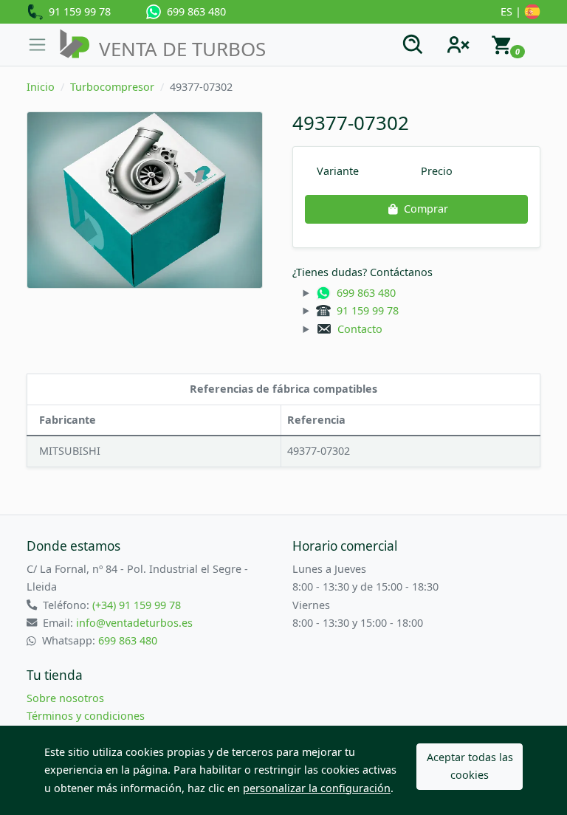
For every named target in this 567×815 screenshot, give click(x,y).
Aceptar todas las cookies (470, 766)
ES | (512, 11)
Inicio (41, 87)
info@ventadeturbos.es (134, 623)
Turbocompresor (112, 87)
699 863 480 (193, 11)
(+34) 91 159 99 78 (136, 605)
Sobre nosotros (65, 698)
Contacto (356, 329)
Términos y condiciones (86, 716)
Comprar (426, 209)
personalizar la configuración (317, 788)
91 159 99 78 (77, 11)
